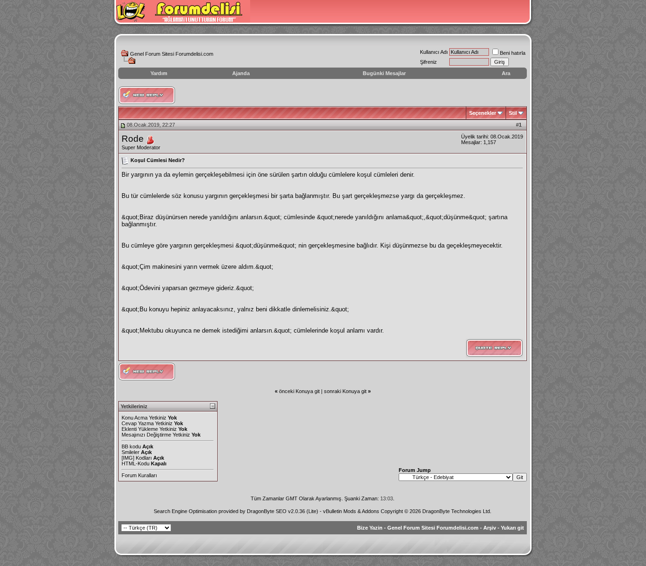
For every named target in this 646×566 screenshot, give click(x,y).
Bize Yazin (370, 528)
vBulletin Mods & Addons (351, 511)
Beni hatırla (512, 53)
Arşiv (489, 528)
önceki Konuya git (299, 391)
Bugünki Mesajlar (384, 73)
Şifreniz (428, 62)
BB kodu (131, 446)
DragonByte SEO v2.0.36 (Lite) (282, 511)
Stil (513, 113)
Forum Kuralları (139, 475)
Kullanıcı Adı (434, 52)
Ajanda (241, 73)
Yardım (158, 73)
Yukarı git (512, 528)
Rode (133, 139)
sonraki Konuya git (345, 391)
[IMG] (128, 458)
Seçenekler (482, 113)
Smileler (131, 452)
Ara (506, 73)
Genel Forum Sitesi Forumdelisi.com (171, 54)
